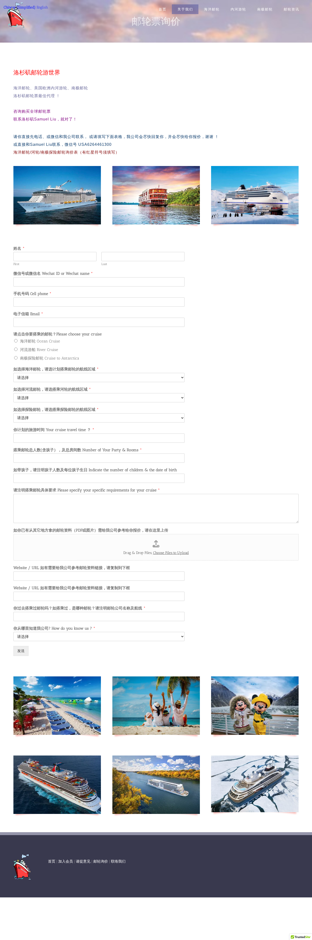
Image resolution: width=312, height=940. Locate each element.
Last (104, 264)
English (42, 7)
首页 (51, 861)
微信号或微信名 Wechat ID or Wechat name (53, 273)
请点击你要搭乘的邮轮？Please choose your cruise (57, 334)
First (16, 264)
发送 (21, 651)
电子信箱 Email (28, 314)
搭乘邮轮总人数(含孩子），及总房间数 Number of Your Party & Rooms (77, 450)
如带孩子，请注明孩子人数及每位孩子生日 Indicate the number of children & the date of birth (95, 470)
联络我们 (118, 861)
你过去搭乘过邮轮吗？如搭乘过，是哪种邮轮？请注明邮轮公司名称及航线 (79, 608)
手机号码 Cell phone (32, 293)
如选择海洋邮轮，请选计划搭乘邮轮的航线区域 (56, 369)
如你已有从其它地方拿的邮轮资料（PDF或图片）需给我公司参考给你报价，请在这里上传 (90, 530)
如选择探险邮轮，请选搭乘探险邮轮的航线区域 (56, 409)
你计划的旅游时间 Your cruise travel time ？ (53, 429)
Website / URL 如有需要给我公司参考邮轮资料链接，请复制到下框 (71, 567)
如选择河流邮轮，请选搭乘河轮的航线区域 (52, 389)
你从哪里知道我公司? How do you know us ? (54, 628)
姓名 (19, 248)
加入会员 (65, 861)
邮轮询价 (100, 861)
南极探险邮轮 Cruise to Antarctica (49, 358)
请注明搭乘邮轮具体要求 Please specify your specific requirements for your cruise (86, 490)
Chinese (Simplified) (20, 7)
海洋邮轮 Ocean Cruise (40, 341)
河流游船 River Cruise (39, 349)
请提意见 (83, 861)
